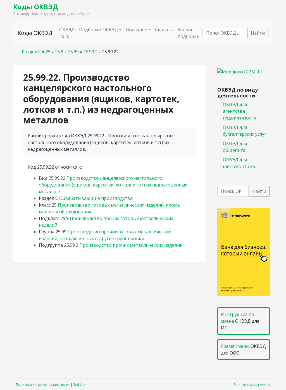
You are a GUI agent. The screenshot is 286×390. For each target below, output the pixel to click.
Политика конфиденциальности (43, 384)
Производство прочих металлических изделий (131, 245)
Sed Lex (79, 384)
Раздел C (31, 52)
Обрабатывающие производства (96, 198)
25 (48, 52)
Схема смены (235, 346)
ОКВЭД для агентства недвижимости (239, 111)
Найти (258, 33)
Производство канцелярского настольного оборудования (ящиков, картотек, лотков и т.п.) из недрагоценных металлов (113, 185)
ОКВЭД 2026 (67, 33)
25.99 (73, 52)
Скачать (164, 30)
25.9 (59, 52)
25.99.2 (90, 52)
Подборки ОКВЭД (98, 30)
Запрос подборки (188, 33)
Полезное (136, 30)
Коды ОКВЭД (35, 6)
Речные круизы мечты (251, 384)
